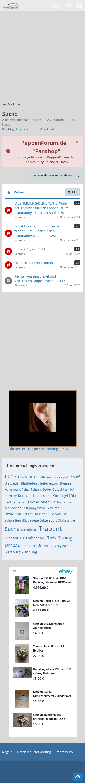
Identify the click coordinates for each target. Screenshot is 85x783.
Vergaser (61, 545)
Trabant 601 (35, 538)
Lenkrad (32, 502)
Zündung (29, 552)
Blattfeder (12, 483)
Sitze (44, 520)
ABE (36, 477)
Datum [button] (19, 192)
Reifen (55, 508)
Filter (75, 192)
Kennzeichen (29, 495)
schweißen (13, 520)
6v (22, 477)
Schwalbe (59, 513)
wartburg (13, 552)
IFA (71, 489)
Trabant (50, 528)
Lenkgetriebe (14, 502)
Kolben (46, 496)
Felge (26, 489)
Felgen (36, 489)
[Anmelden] (67, 5)
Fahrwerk (13, 489)
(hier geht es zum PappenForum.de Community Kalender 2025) (46, 152)
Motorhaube (61, 502)
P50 (25, 508)
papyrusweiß (39, 508)
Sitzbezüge (30, 520)
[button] (79, 175)
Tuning (65, 538)
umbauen (29, 545)
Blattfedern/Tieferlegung (40, 483)
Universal (45, 545)
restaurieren (39, 513)
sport (53, 520)
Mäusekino (13, 508)
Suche (12, 529)
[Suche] (56, 5)
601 (9, 476)
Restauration (16, 513)
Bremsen (66, 483)
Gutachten (60, 489)
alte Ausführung (52, 477)
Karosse (11, 496)
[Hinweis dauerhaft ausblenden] (77, 141)
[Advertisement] (42, 56)
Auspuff (73, 477)
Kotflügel (60, 495)
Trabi (52, 538)
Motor (46, 502)
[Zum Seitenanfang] (78, 777)
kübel (73, 495)
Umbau (12, 545)
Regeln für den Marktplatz (36, 129)
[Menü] (79, 5)
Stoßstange (66, 520)
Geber (46, 489)
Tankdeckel (29, 530)
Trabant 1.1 (14, 538)
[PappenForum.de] (10, 5)
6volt (28, 477)
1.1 (17, 477)
